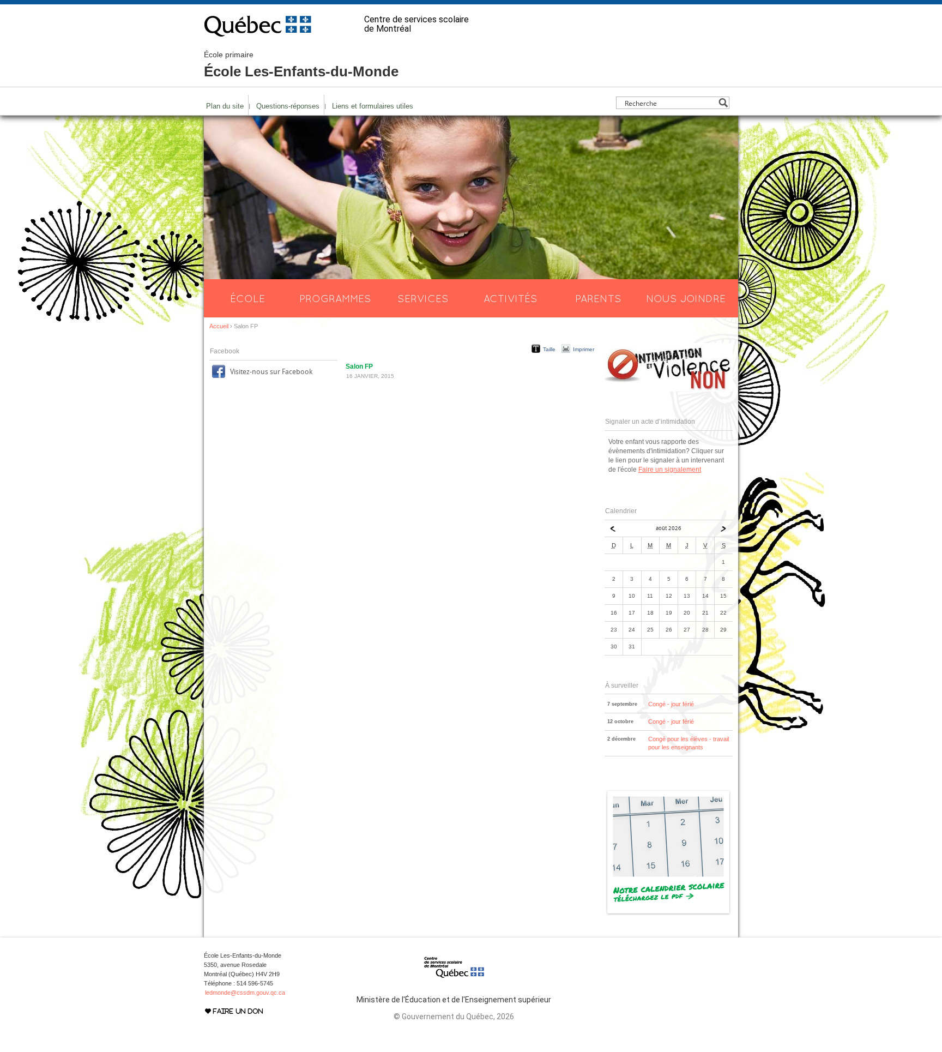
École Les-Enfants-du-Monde (301, 65)
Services (423, 298)
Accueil (218, 326)
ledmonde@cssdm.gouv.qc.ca (245, 992)
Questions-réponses (287, 106)
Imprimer (583, 349)
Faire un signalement (669, 469)
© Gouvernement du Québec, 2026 (454, 1016)
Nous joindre (686, 298)
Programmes (335, 298)
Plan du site (225, 106)
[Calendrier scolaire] (669, 913)
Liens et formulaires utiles (372, 106)
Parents (598, 298)
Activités (511, 298)
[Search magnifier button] (723, 103)
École (247, 298)
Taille (549, 349)
